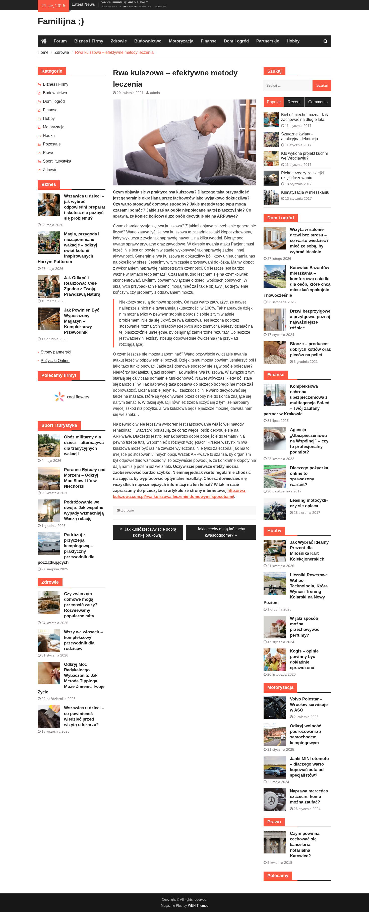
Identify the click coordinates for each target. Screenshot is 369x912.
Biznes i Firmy (88, 41)
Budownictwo (147, 41)
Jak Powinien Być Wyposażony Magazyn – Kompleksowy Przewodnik (81, 321)
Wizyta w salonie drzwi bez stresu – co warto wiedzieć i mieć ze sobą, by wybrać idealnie (309, 240)
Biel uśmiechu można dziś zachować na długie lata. (304, 117)
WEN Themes (198, 905)
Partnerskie (267, 41)
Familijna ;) (61, 21)
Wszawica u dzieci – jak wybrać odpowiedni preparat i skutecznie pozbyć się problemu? (84, 207)
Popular (274, 102)
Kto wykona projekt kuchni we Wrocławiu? (304, 155)
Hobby (293, 41)
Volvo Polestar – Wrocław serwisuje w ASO (309, 705)
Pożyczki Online (55, 361)
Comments (318, 102)
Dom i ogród (236, 41)
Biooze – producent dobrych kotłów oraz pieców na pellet (310, 349)
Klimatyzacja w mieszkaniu (305, 192)
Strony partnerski (56, 352)
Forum (60, 41)
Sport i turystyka (57, 161)
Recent (294, 102)
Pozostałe (52, 144)
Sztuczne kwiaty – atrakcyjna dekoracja (299, 136)
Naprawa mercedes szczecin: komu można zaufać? (309, 796)
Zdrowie (119, 41)
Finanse (208, 41)
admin (155, 93)
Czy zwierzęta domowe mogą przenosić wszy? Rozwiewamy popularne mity (80, 604)
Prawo (48, 152)
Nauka (49, 135)
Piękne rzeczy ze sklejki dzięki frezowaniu (302, 175)
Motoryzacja (181, 41)
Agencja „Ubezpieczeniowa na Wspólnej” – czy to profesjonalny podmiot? (309, 440)
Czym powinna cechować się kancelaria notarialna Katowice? (304, 844)
